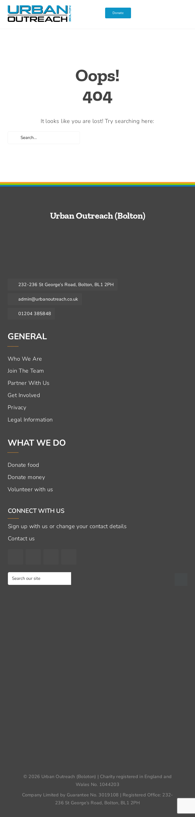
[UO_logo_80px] (39, 8)
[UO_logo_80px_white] (38, 255)
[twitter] (33, 557)
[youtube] (68, 557)
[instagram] (51, 557)
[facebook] (15, 557)
